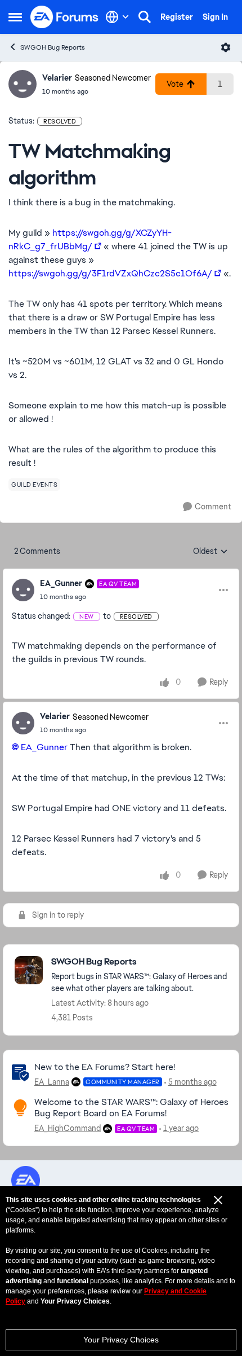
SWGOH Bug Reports (52, 47)
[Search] (144, 17)
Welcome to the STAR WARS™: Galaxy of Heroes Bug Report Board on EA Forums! (131, 1108)
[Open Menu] (226, 47)
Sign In (215, 17)
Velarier (57, 78)
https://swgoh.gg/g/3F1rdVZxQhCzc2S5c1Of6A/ (110, 273)
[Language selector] (117, 17)
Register (176, 17)
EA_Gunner (61, 583)
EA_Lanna (51, 1082)
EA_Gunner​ (44, 747)
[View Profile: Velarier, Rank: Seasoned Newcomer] (22, 84)
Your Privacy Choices (121, 1339)
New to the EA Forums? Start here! (104, 1067)
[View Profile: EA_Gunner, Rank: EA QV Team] (23, 590)
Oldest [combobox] (210, 551)
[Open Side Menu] (15, 16)
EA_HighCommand (67, 1128)
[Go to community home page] (64, 17)
